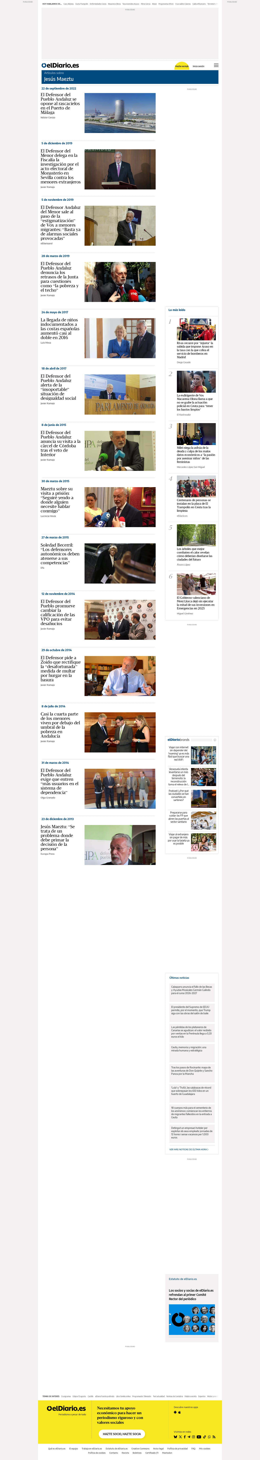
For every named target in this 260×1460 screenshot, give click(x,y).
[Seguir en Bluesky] (175, 1436)
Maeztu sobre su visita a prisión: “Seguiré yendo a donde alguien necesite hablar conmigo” (57, 500)
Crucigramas (66, 1396)
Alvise (154, 4)
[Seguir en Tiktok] (204, 1436)
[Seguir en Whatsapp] (209, 1436)
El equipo (73, 1448)
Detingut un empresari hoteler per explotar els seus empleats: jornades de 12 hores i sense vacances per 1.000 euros (191, 1132)
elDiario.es (182, 515)
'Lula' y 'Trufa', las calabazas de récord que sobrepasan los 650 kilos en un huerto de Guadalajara (191, 1090)
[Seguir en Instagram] (193, 1436)
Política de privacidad (177, 1448)
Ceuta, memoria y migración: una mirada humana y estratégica (188, 1049)
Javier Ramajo (48, 187)
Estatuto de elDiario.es (183, 1278)
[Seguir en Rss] (214, 1436)
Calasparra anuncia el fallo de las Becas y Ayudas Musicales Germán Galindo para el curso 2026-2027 (191, 990)
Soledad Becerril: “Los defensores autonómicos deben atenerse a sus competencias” (60, 553)
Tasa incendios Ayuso (130, 4)
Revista (125, 1453)
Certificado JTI (151, 1453)
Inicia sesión (198, 66)
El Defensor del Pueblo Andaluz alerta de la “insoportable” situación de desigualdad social (58, 387)
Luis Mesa (46, 342)
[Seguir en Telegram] (188, 1436)
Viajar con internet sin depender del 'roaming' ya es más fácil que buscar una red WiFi (178, 753)
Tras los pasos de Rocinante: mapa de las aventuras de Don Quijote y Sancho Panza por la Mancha (191, 1070)
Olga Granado (48, 797)
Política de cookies (97, 1453)
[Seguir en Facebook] (185, 1436)
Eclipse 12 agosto (79, 1396)
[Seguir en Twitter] (180, 1436)
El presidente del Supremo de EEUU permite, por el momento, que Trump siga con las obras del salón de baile (190, 1010)
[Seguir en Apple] (179, 1412)
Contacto (113, 1453)
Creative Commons (140, 1448)
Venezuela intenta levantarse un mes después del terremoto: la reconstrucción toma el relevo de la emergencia (178, 776)
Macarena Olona (114, 4)
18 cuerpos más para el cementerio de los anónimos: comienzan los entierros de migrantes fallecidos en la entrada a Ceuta (191, 1112)
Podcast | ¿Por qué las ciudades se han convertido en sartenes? (179, 795)
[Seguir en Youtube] (199, 1436)
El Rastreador (184, 414)
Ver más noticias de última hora (188, 1149)
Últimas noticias (179, 977)
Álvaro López (183, 564)
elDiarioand (47, 243)
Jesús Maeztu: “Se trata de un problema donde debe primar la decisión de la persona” (58, 838)
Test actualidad (159, 1396)
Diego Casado (183, 362)
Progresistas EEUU (166, 4)
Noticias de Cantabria (174, 1396)
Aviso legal (158, 1448)
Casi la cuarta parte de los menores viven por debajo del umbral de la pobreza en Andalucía (60, 725)
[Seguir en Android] (175, 1412)
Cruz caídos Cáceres (183, 4)
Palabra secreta (191, 1396)
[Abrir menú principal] (216, 65)
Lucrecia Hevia (48, 516)
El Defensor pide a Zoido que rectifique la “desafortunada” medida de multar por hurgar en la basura (61, 669)
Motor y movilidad (214, 1396)
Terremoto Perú (213, 4)
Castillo (90, 1396)
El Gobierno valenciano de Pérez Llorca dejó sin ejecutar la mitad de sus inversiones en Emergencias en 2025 (196, 603)
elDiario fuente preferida (104, 1396)
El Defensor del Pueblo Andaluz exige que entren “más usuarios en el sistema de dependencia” (60, 781)
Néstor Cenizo (48, 117)
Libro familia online (123, 1396)
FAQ (193, 1448)
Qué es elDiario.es (56, 1448)
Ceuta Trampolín (81, 4)
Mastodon (167, 1453)
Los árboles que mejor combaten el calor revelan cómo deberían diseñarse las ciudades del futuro (194, 554)
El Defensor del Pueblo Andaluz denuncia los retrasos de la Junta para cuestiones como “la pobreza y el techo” (60, 277)
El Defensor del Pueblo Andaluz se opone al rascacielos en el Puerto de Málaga (60, 103)
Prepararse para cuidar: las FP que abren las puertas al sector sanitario (178, 817)
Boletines (137, 1453)
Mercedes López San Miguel (191, 467)
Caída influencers (199, 4)
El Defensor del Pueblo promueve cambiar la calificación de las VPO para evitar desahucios (58, 612)
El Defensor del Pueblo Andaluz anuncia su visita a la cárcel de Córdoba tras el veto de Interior (61, 443)
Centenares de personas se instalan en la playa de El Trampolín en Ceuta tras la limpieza (194, 505)
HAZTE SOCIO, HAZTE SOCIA (122, 1434)
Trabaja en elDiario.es (92, 1448)
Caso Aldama (68, 4)
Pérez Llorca (145, 4)
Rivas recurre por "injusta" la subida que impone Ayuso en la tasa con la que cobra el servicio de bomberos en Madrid (195, 350)
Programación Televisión (141, 1396)
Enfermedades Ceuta (98, 4)
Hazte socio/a (182, 66)
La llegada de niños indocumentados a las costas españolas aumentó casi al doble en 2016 (60, 328)
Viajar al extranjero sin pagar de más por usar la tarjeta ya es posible (178, 839)
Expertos (202, 1396)
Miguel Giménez (185, 613)
